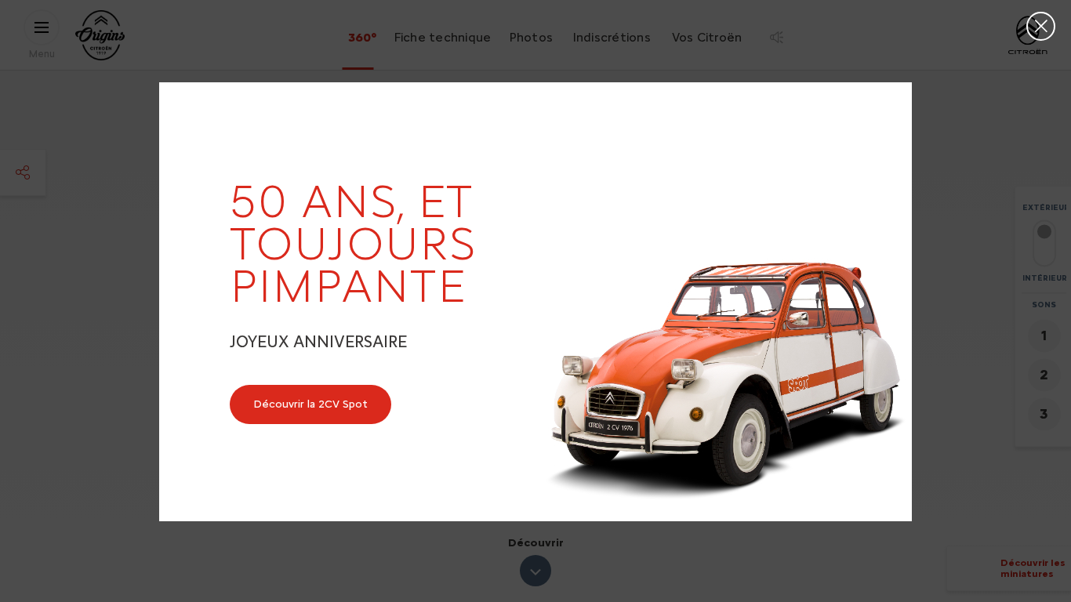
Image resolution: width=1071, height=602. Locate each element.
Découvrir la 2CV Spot (310, 404)
